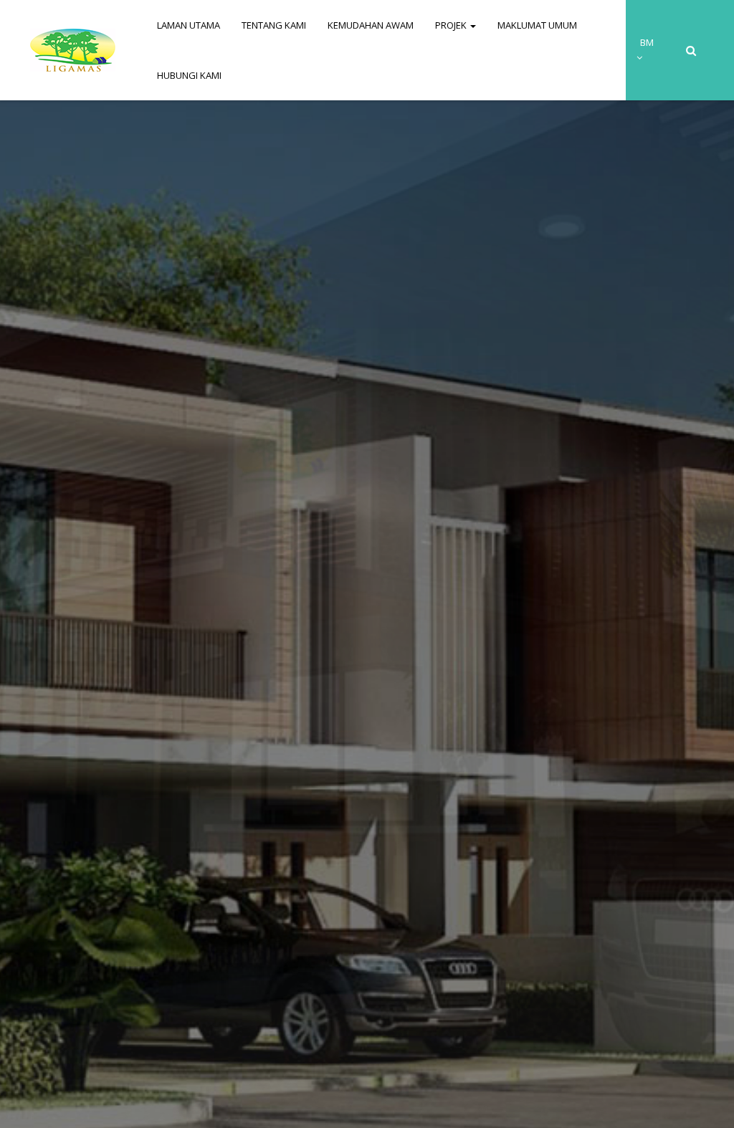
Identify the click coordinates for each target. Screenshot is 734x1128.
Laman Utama (188, 25)
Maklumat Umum (537, 25)
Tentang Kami (274, 25)
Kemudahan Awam (371, 25)
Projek (452, 25)
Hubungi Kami (189, 75)
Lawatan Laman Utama (371, 640)
